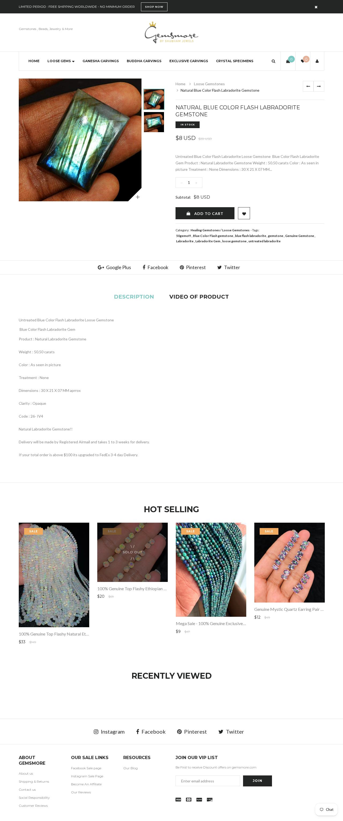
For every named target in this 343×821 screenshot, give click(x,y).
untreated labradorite (264, 241)
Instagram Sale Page (87, 776)
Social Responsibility (34, 798)
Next (319, 86)
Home (33, 61)
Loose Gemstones (209, 83)
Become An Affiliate (86, 784)
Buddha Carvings (144, 61)
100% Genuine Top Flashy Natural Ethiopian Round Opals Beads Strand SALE (89, 633)
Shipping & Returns (34, 781)
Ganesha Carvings (101, 61)
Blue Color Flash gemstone (213, 236)
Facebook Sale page (86, 768)
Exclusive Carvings (188, 61)
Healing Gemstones (205, 230)
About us (26, 773)
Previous (308, 86)
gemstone (275, 236)
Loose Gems (59, 61)
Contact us (27, 789)
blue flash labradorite (250, 236)
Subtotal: (183, 197)
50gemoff (183, 236)
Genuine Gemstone (299, 236)
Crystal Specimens (234, 61)
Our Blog (130, 768)
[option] (80, 140)
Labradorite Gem (207, 241)
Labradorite (184, 241)
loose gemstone (234, 241)
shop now (154, 6)
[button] (273, 61)
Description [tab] (134, 297)
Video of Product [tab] (199, 297)
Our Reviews (81, 792)
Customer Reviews (33, 806)
